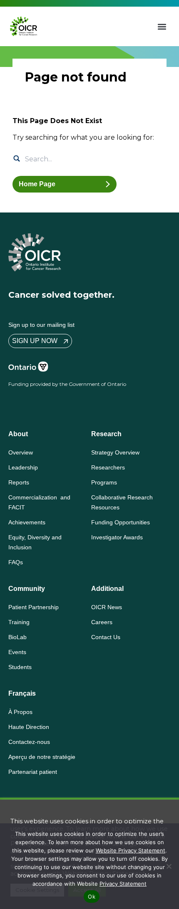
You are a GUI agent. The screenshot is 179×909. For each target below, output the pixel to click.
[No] (168, 866)
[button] (162, 26)
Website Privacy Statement (130, 850)
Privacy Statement (123, 883)
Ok (91, 896)
